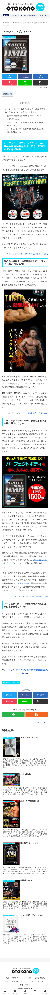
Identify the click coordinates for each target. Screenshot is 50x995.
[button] (45, 511)
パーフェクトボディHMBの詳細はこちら (30, 596)
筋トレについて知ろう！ (13, 981)
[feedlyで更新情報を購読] (13, 714)
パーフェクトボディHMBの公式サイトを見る (28, 254)
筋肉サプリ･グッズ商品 (12, 683)
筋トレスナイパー (13, 978)
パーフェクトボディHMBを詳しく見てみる (29, 413)
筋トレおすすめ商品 (37, 978)
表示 (9, 94)
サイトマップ (25, 985)
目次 (22, 103)
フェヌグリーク (22, 583)
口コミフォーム (37, 981)
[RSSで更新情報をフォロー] (36, 714)
